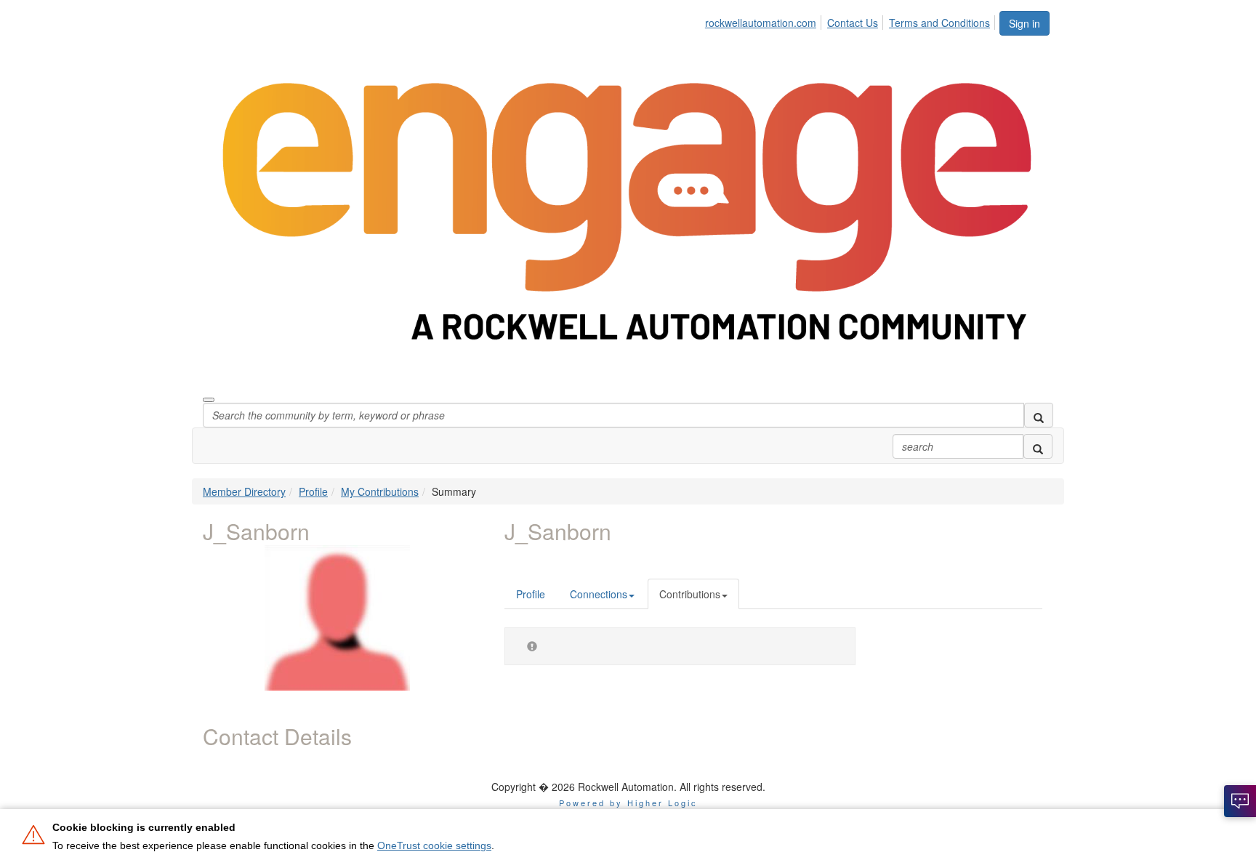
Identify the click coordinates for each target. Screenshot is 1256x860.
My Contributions (380, 491)
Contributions (689, 594)
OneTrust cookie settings (434, 845)
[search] (1038, 415)
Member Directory (244, 491)
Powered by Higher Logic (628, 802)
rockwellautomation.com (760, 22)
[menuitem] (765, 20)
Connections (598, 594)
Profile (313, 491)
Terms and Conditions (939, 22)
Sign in (1024, 23)
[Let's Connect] (1240, 801)
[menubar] (851, 20)
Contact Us (852, 22)
